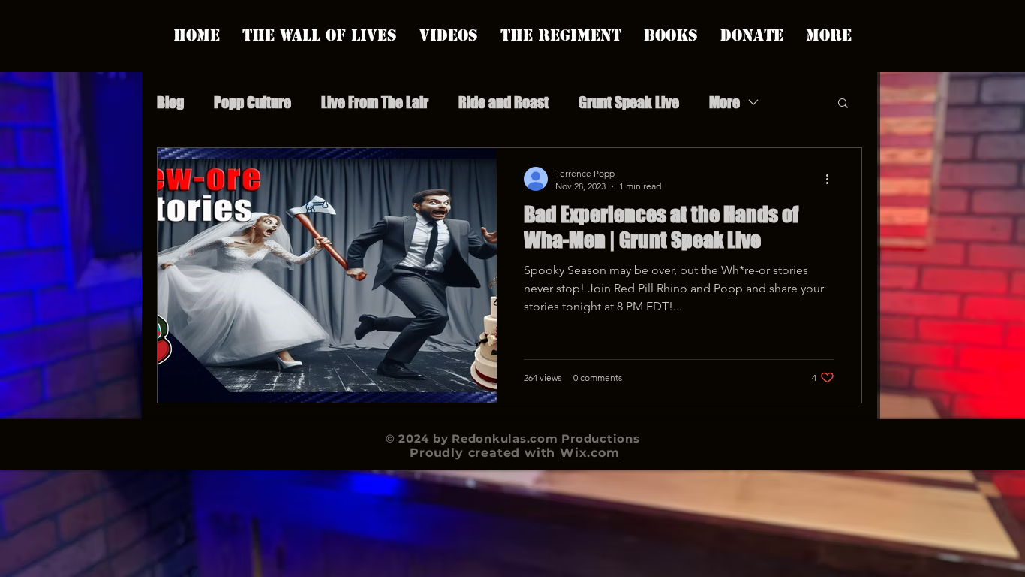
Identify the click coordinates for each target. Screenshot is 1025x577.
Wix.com (590, 453)
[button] (843, 104)
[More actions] (832, 179)
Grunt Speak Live (629, 102)
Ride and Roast (503, 102)
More (724, 102)
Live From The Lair (374, 102)
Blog (170, 102)
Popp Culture (252, 102)
